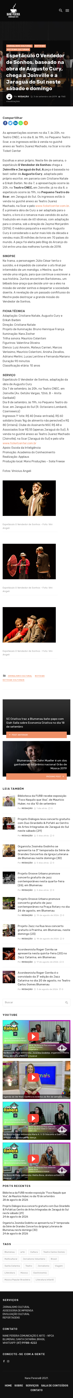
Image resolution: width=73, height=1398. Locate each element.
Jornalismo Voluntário (34, 1259)
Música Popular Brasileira (17, 1279)
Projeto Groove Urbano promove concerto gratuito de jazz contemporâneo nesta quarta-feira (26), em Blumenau (41, 879)
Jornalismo (43, 1266)
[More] (26, 123)
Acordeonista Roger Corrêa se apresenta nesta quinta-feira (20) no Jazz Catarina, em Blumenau (42, 953)
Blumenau (10, 1252)
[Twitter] (10, 123)
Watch (33, 1036)
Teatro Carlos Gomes (54, 1252)
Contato (36, 1390)
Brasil (54, 1259)
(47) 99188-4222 (27, 1342)
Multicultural (11, 1259)
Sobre (18, 1385)
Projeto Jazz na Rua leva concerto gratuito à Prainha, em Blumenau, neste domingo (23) (44, 929)
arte (22, 1252)
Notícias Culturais (18, 49)
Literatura (10, 1273)
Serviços (32, 1385)
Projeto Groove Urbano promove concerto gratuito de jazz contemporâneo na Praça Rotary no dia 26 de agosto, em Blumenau (44, 904)
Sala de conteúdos (54, 1385)
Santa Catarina (12, 1266)
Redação (23, 96)
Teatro (29, 1266)
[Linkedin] (15, 123)
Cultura (34, 1252)
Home (8, 1385)
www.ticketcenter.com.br (52, 206)
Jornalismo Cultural (19, 46)
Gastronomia (40, 1273)
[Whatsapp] (20, 123)
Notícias (40, 46)
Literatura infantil (45, 1279)
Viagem (59, 1266)
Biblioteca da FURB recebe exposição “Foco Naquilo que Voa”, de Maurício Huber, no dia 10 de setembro (42, 799)
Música (24, 1273)
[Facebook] (5, 123)
